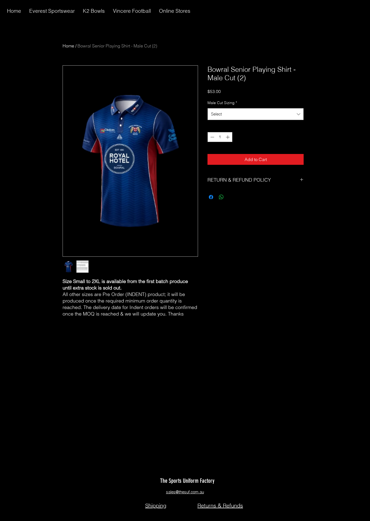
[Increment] (228, 137)
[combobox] (255, 114)
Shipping (155, 505)
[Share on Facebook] (211, 197)
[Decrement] (211, 137)
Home (68, 46)
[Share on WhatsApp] (221, 197)
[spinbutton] (220, 137)
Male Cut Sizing (222, 102)
